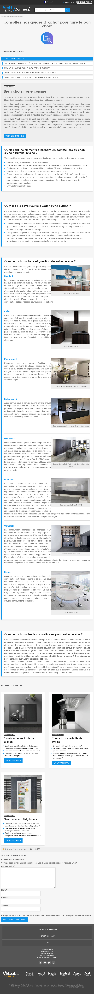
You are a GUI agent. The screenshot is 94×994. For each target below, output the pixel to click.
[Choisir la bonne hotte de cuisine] (71, 713)
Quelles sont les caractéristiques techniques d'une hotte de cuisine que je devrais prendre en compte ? (70, 755)
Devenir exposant (84, 2)
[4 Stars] (9, 849)
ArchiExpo (68, 2)
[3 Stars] (7, 849)
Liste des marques (47, 949)
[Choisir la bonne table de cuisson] (23, 713)
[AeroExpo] (77, 974)
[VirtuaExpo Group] (12, 974)
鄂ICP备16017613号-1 (76, 987)
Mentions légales (57, 985)
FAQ (47, 943)
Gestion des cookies (42, 987)
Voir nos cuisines (15, 136)
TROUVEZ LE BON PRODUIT (47, 929)
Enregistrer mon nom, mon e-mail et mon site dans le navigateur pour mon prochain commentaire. (46, 915)
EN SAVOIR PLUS (13, 760)
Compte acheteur (47, 953)
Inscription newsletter (47, 955)
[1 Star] (3, 849)
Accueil (3, 16)
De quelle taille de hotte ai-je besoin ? (67, 746)
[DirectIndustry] (30, 974)
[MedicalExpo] (65, 974)
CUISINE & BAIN (9, 86)
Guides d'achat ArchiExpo (24, 985)
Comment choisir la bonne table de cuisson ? (22, 751)
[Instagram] (53, 962)
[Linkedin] (49, 962)
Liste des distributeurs (59, 987)
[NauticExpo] (52, 974)
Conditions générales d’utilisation (21, 987)
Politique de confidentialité (74, 985)
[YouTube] (45, 962)
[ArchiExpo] (16, 9)
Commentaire (8, 866)
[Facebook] (40, 962)
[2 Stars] (5, 849)
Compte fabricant (47, 951)
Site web (5, 905)
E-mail (4, 898)
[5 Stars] (11, 849)
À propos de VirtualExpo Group (47, 957)
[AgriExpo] (87, 974)
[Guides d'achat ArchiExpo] (47, 38)
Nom (4, 890)
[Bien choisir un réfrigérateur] (23, 794)
